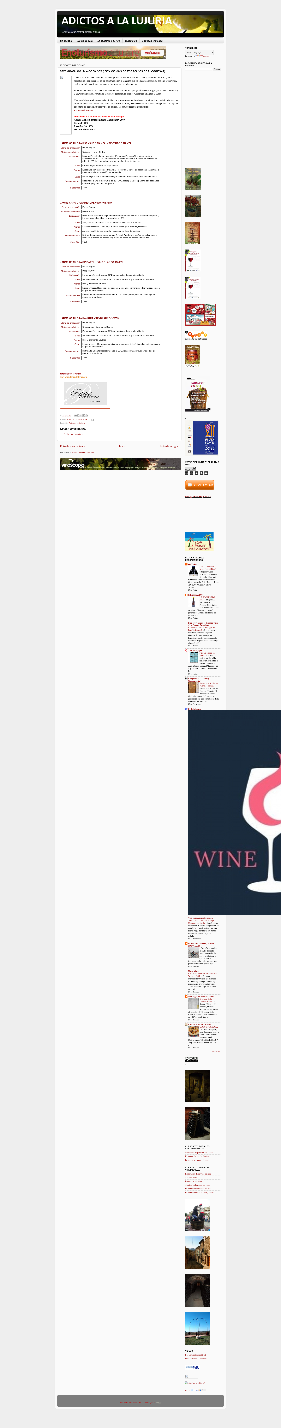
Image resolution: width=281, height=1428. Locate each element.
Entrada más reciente (72, 446)
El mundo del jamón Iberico (197, 1156)
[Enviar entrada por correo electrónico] (91, 419)
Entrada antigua (169, 446)
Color (77, 165)
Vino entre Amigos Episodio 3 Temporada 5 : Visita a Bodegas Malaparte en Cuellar (201, 920)
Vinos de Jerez (191, 1177)
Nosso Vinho (193, 971)
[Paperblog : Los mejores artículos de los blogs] (192, 1369)
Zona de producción (70, 148)
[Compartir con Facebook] (83, 415)
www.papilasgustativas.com (73, 377)
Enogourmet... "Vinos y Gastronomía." (198, 679)
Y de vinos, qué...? (196, 650)
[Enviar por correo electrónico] (75, 415)
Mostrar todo (216, 1051)
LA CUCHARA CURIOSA (200, 1024)
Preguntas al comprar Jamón (197, 1160)
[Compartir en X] (81, 415)
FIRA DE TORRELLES (77, 419)
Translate (205, 56)
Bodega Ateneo (194, 709)
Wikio (187, 1390)
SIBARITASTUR (195, 595)
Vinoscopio (66, 41)
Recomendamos (72, 181)
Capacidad (75, 188)
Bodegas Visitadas (152, 41)
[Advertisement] (84, 495)
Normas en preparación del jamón (199, 1152)
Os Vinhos (192, 564)
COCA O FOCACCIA (208, 1027)
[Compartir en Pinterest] (86, 415)
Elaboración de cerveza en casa (198, 1174)
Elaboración (74, 156)
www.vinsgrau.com (83, 110)
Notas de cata (85, 41)
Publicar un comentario (73, 434)
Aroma (77, 170)
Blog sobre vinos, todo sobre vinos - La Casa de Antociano (203, 624)
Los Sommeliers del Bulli (195, 1355)
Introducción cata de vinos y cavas (199, 1192)
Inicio (122, 446)
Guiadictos (131, 41)
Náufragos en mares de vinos (201, 996)
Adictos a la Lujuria (77, 423)
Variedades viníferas (70, 152)
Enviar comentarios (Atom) (83, 452)
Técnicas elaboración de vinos (197, 1185)
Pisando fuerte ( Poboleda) (196, 1358)
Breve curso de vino (193, 1181)
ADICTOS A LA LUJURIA (116, 21)
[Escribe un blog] (78, 415)
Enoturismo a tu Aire (108, 41)
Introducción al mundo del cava (198, 1188)
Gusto (77, 177)
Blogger (159, 1402)
